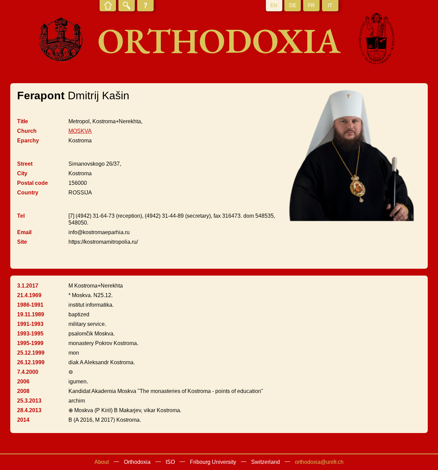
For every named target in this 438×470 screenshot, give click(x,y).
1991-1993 (30, 324)
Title (22, 121)
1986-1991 (30, 305)
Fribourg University (213, 462)
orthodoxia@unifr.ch (319, 462)
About (101, 462)
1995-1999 (30, 343)
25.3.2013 (29, 401)
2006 (23, 381)
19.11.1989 (30, 314)
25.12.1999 (30, 353)
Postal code (32, 183)
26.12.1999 (30, 362)
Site (22, 242)
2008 (23, 391)
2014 (23, 420)
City (22, 173)
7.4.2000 (27, 372)
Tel (21, 216)
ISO (170, 462)
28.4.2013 (29, 410)
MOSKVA (80, 131)
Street (25, 164)
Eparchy (28, 140)
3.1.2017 (27, 286)
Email (24, 232)
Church (27, 131)
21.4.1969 (29, 295)
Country (27, 192)
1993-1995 (30, 333)
